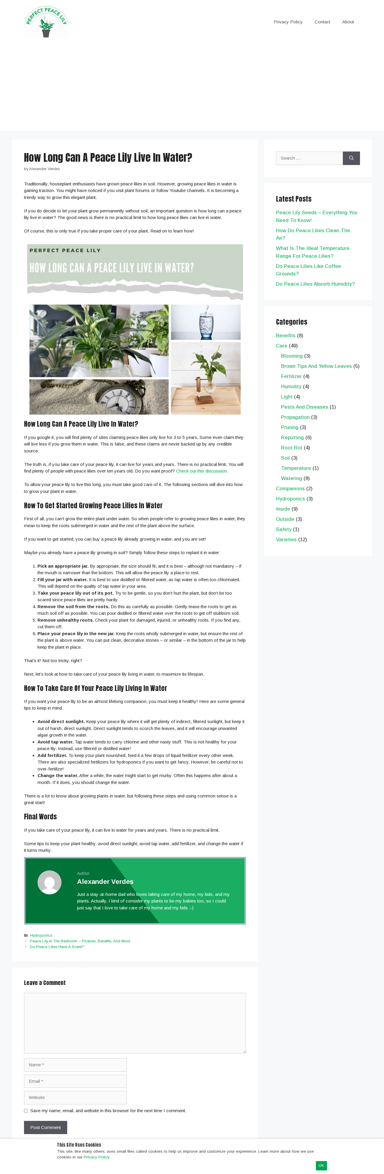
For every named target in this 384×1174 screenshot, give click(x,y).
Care (281, 346)
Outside (285, 519)
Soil (285, 458)
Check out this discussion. (202, 470)
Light (286, 397)
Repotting (292, 437)
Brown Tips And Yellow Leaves (316, 366)
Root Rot (291, 448)
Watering (291, 478)
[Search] (351, 158)
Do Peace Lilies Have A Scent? (57, 946)
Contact (322, 21)
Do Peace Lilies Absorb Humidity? (315, 284)
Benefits (286, 335)
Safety (284, 529)
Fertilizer (291, 376)
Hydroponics (41, 935)
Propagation (295, 417)
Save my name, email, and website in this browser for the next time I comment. (108, 1110)
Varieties (286, 539)
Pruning (289, 427)
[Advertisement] (192, 89)
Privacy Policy (288, 21)
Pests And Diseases (304, 407)
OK (321, 1165)
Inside (283, 509)
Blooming (292, 356)
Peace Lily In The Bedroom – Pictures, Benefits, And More (80, 941)
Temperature (296, 468)
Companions (290, 488)
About (348, 21)
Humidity (291, 386)
